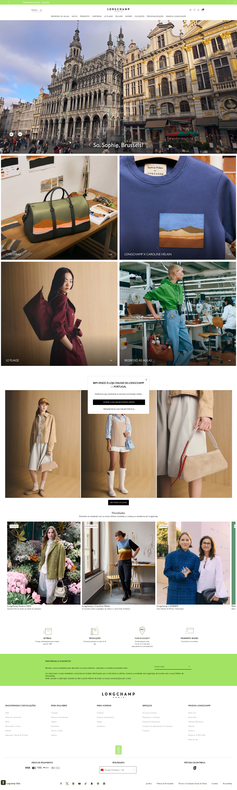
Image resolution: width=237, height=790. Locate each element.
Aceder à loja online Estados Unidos (119, 402)
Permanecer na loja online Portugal (119, 409)
